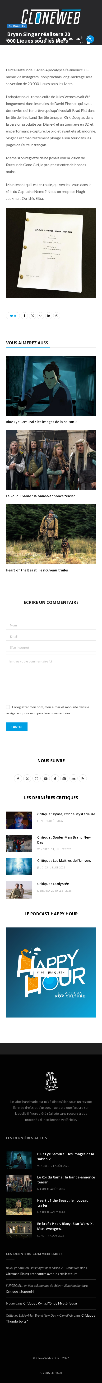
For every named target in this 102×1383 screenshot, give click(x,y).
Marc (18, 49)
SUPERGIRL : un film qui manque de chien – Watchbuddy (43, 1285)
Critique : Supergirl (20, 1291)
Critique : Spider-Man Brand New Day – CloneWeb (39, 1315)
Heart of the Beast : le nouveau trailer (37, 570)
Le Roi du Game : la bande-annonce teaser (40, 496)
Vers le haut (52, 1373)
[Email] (82, 43)
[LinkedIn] (89, 43)
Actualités (17, 25)
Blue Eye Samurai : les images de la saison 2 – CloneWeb (42, 1268)
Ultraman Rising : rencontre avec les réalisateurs (41, 1274)
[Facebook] (82, 37)
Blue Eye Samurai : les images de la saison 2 (41, 422)
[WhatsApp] (82, 48)
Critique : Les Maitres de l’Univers (64, 860)
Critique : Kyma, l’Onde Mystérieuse (66, 814)
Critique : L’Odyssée (53, 883)
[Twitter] (89, 37)
